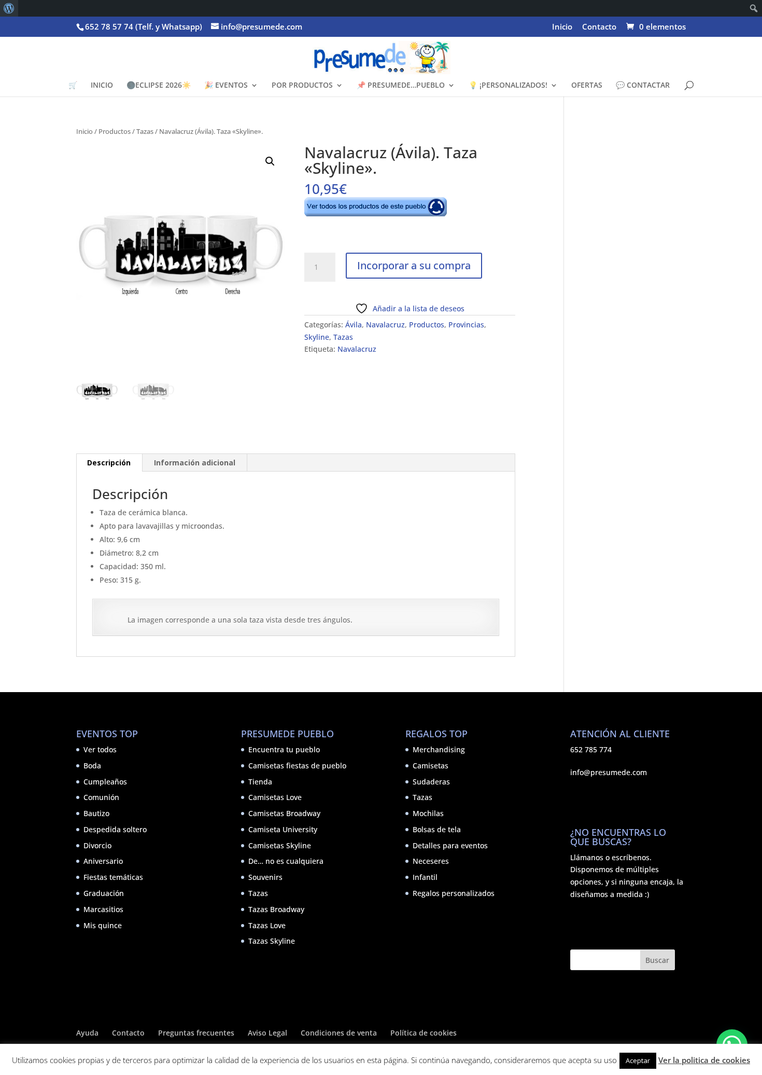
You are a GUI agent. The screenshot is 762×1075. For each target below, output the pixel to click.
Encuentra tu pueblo (284, 749)
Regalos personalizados (454, 893)
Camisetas (430, 765)
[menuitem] (9, 8)
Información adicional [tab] (194, 462)
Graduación (103, 893)
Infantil (425, 877)
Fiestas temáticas (113, 877)
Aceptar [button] (638, 1060)
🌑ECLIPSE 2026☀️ (158, 85)
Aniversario (103, 861)
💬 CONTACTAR (643, 85)
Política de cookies (423, 1033)
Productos (114, 131)
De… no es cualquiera (285, 861)
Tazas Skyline (271, 941)
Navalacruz (385, 324)
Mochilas (428, 813)
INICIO (102, 85)
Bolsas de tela (437, 829)
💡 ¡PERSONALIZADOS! (508, 85)
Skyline (316, 337)
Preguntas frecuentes (196, 1033)
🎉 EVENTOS (226, 85)
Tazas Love (267, 925)
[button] (270, 161)
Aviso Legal (267, 1033)
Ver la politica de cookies (704, 1060)
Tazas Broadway (276, 909)
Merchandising (439, 749)
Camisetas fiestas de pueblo (297, 765)
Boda (92, 765)
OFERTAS (586, 85)
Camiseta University (282, 829)
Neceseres (431, 861)
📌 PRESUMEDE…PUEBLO (401, 85)
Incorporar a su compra (414, 265)
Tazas (144, 131)
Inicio (562, 27)
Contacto (599, 27)
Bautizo (96, 813)
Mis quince (102, 925)
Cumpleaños (105, 782)
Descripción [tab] (109, 462)
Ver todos (100, 749)
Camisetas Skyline (279, 845)
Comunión (101, 797)
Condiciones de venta (339, 1033)
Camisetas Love (275, 797)
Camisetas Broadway (284, 813)
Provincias (466, 324)
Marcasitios (103, 909)
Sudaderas (431, 782)
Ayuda (87, 1033)
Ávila (353, 324)
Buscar (657, 960)
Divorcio (97, 845)
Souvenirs (265, 877)
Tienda (260, 782)
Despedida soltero (115, 829)
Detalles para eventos (450, 845)
